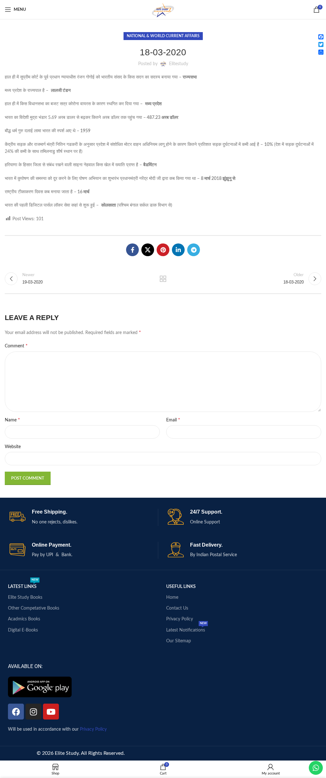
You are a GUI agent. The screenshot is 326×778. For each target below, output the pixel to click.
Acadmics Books (24, 619)
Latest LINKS (23, 585)
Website (13, 447)
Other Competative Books (33, 608)
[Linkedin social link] (178, 249)
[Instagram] (33, 712)
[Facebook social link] (132, 249)
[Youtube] (51, 712)
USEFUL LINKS (181, 586)
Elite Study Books (25, 597)
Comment (16, 345)
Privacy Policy (179, 619)
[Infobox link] (84, 517)
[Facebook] (16, 712)
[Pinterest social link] (163, 249)
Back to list (163, 278)
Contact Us (177, 608)
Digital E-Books (23, 630)
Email (173, 419)
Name (12, 419)
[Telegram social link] (193, 249)
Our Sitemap (178, 641)
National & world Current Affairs (163, 36)
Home (172, 597)
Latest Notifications (186, 628)
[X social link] (147, 249)
